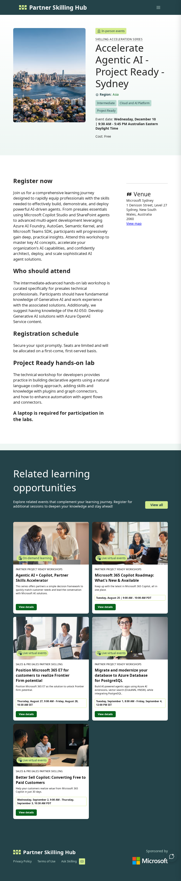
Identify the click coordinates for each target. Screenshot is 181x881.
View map (134, 223)
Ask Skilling (69, 861)
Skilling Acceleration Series (119, 39)
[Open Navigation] (158, 7)
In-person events (113, 31)
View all (156, 505)
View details (26, 607)
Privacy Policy (22, 861)
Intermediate (106, 103)
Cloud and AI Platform (134, 103)
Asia (116, 95)
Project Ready (106, 111)
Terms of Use (46, 861)
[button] (171, 856)
